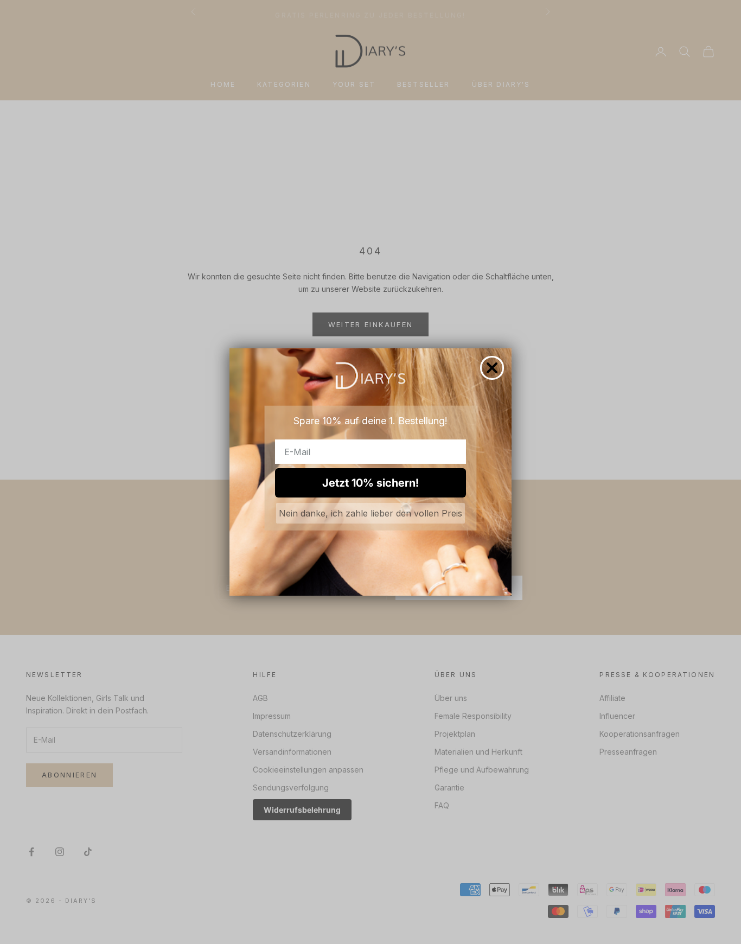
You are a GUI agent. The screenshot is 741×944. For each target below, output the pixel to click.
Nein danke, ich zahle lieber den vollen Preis (370, 513)
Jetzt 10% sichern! (370, 482)
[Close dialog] (492, 368)
